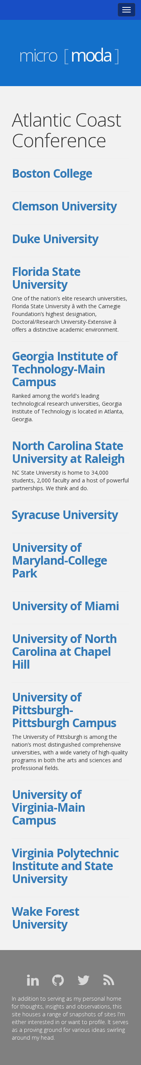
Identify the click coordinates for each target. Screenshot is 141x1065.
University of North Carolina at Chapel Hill (64, 651)
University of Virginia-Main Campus (48, 807)
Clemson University (64, 206)
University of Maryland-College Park (59, 560)
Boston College (52, 173)
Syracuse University (65, 515)
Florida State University (46, 277)
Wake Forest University (45, 917)
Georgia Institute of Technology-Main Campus (65, 369)
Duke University (55, 239)
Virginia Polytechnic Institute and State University (65, 866)
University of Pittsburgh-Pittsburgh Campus (64, 710)
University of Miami (65, 606)
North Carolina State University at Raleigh (68, 452)
